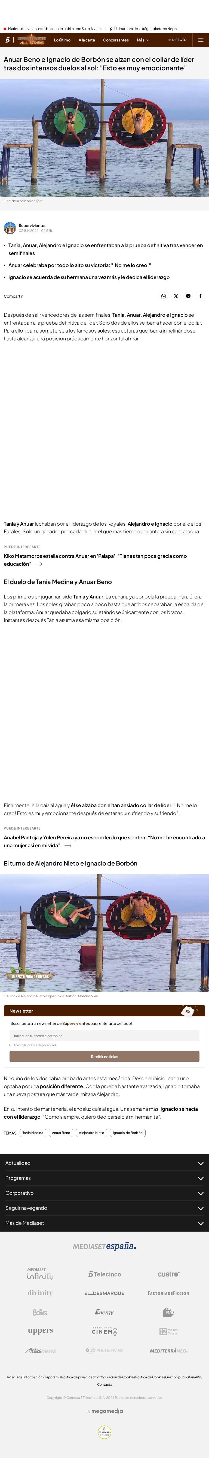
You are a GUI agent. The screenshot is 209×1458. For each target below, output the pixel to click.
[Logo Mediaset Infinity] (40, 1274)
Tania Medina (33, 1132)
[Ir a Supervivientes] (31, 40)
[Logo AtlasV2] (40, 1350)
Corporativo (19, 1193)
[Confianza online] (104, 1437)
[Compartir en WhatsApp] (163, 296)
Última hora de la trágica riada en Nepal (145, 29)
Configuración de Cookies (115, 1377)
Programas (18, 1178)
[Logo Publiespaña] (104, 1350)
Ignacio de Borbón (128, 1132)
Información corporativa (42, 1377)
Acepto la (35, 1045)
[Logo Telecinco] (104, 1274)
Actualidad (17, 1163)
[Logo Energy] (104, 1312)
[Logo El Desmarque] (104, 1293)
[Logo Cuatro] (169, 1274)
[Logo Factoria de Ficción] (168, 1293)
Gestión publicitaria (180, 1377)
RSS (199, 1377)
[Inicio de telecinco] (7, 40)
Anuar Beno (61, 1132)
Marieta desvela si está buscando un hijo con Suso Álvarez (55, 29)
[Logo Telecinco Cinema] (104, 1332)
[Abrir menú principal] (201, 40)
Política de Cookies (150, 1377)
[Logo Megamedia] (107, 1411)
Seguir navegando (26, 1208)
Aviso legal (15, 1377)
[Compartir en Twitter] (176, 296)
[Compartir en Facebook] (200, 296)
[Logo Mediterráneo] (169, 1350)
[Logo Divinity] (40, 1293)
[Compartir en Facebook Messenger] (188, 296)
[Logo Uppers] (40, 1331)
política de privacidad (41, 1045)
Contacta (104, 1384)
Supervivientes (32, 225)
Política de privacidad (78, 1377)
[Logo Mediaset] (104, 1250)
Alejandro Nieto (91, 1132)
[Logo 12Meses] (168, 1331)
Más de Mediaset (24, 1223)
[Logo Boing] (40, 1312)
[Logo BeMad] (168, 1312)
